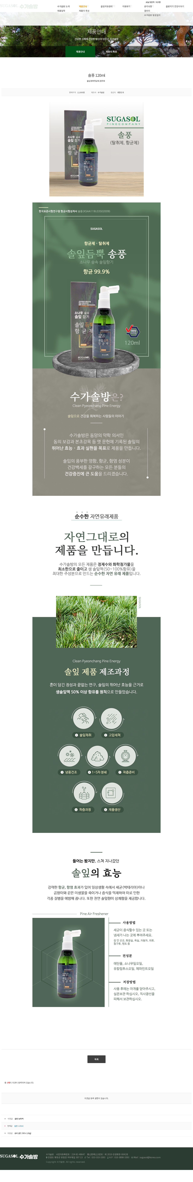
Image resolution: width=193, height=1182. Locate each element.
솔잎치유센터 (106, 6)
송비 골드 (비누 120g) (22, 1133)
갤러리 (147, 10)
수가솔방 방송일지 (152, 15)
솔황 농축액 (19, 1118)
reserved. (80, 1161)
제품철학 (61, 10)
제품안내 (83, 6)
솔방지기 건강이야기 (175, 6)
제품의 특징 (84, 10)
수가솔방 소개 (63, 6)
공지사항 (148, 6)
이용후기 (126, 6)
